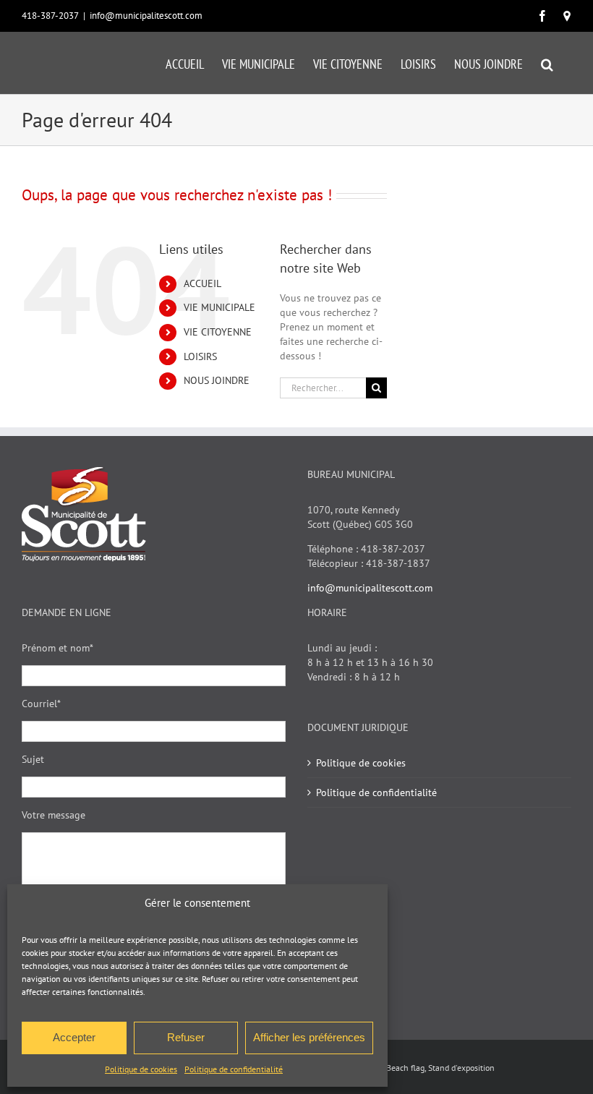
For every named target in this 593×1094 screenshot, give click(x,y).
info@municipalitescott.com (146, 15)
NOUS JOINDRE (216, 380)
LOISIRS (200, 356)
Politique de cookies (141, 1069)
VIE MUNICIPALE (219, 307)
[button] (547, 63)
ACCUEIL (202, 283)
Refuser (186, 1037)
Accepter (74, 1037)
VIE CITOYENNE (218, 331)
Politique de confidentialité (233, 1069)
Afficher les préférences (309, 1037)
